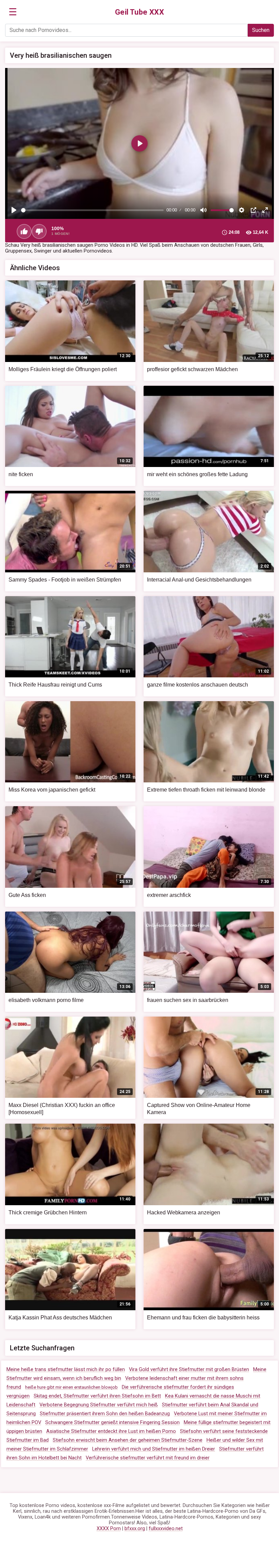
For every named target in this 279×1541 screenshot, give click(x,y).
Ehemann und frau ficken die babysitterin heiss (203, 1317)
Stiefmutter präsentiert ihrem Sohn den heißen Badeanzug (105, 1414)
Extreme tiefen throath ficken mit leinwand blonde (206, 790)
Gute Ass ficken (27, 895)
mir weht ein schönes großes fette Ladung (197, 474)
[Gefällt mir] (24, 231)
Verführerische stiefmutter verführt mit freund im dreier (148, 1458)
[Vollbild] (265, 210)
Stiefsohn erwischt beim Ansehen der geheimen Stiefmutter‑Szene (127, 1440)
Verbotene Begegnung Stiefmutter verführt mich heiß (98, 1405)
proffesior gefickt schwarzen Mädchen (192, 369)
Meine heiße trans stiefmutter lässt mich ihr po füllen (65, 1369)
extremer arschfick (169, 895)
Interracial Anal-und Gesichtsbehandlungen (199, 580)
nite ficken (21, 474)
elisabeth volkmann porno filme (46, 1000)
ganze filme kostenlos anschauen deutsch (197, 685)
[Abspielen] (14, 210)
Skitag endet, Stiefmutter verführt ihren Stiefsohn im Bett (97, 1396)
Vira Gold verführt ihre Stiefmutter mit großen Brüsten (189, 1369)
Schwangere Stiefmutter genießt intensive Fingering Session (112, 1422)
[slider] (92, 210)
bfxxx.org (135, 1528)
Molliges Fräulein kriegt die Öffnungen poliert (63, 369)
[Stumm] (203, 210)
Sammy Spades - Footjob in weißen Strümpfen (65, 580)
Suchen (260, 30)
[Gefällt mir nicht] (39, 231)
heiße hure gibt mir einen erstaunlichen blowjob (71, 1387)
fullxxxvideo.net (166, 1528)
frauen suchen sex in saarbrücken (187, 1000)
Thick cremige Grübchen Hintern (48, 1212)
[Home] (139, 12)
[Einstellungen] (241, 210)
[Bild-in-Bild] (253, 210)
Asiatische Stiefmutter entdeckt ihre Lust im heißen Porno (111, 1431)
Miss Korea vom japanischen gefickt (52, 790)
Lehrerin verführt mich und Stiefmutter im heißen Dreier (153, 1449)
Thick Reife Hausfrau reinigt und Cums (55, 685)
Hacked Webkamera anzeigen (183, 1212)
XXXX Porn (109, 1528)
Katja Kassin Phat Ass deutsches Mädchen (60, 1317)
